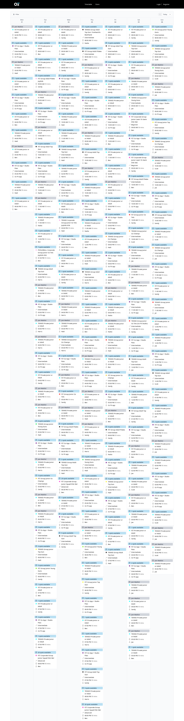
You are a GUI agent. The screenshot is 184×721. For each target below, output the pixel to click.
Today (165, 14)
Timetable (88, 4)
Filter (17, 14)
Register (166, 4)
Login (159, 4)
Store (97, 4)
